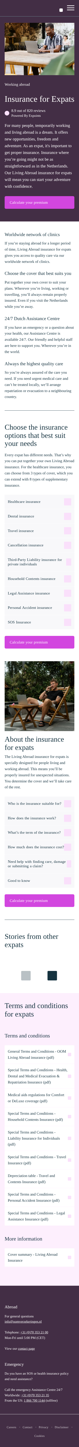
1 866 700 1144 (34, 1400)
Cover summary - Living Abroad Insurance (33, 1257)
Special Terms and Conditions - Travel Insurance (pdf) (37, 1160)
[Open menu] (70, 8)
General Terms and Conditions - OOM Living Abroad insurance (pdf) (37, 1054)
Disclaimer (62, 1427)
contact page (26, 1349)
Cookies (39, 1436)
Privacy (43, 1427)
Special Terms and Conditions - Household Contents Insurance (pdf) (35, 1116)
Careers (11, 1427)
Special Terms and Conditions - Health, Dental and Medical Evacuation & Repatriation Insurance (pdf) (37, 1076)
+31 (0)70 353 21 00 (34, 1332)
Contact (27, 1427)
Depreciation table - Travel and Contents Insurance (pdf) (31, 1179)
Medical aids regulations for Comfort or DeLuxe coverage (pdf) (36, 1098)
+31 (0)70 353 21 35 (35, 1395)
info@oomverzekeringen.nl (23, 1321)
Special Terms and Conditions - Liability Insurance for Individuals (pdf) (34, 1138)
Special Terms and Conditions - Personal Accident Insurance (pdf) (33, 1197)
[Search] (61, 10)
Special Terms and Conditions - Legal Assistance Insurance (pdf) (36, 1216)
